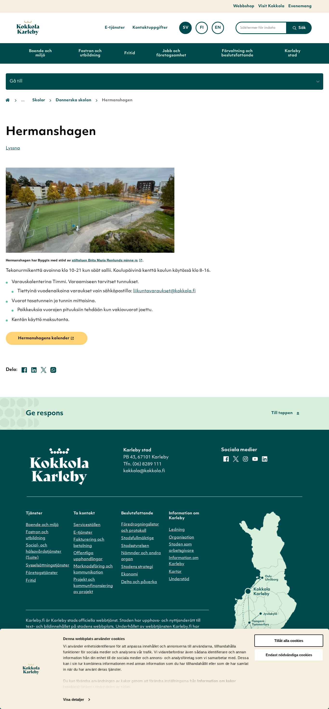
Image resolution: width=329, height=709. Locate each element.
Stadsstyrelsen (135, 546)
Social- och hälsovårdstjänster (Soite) (43, 552)
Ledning (177, 530)
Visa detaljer (73, 699)
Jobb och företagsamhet (171, 53)
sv (187, 29)
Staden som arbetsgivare (181, 548)
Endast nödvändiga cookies (289, 655)
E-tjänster (115, 28)
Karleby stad (292, 53)
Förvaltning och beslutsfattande (237, 53)
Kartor (175, 572)
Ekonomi (129, 574)
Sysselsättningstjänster (47, 565)
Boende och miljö (40, 53)
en (219, 29)
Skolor (38, 100)
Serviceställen (86, 525)
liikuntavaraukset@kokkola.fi (164, 291)
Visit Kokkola (271, 6)
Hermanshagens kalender (43, 338)
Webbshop (243, 6)
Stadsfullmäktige (137, 538)
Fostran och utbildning (90, 53)
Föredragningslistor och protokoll (140, 528)
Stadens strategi (137, 567)
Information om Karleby (183, 561)
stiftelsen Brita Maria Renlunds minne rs (105, 260)
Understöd (179, 579)
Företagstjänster (42, 573)
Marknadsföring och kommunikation (93, 570)
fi (204, 29)
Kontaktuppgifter (150, 28)
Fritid (129, 53)
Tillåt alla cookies (288, 641)
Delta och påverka (139, 582)
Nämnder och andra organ (141, 556)
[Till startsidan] (28, 28)
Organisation (181, 537)
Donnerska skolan (73, 100)
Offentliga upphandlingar (88, 556)
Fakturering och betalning (88, 543)
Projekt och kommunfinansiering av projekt (93, 586)
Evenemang (300, 6)
